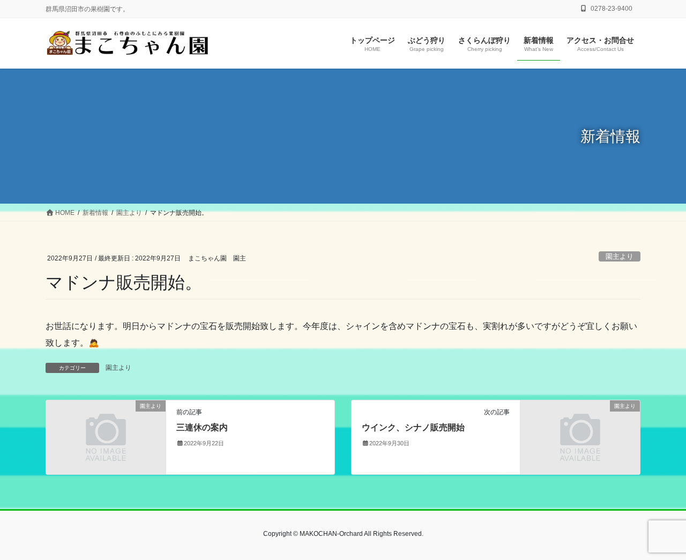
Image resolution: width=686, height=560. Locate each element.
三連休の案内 (202, 427)
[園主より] (106, 437)
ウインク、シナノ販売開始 (413, 427)
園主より (619, 256)
